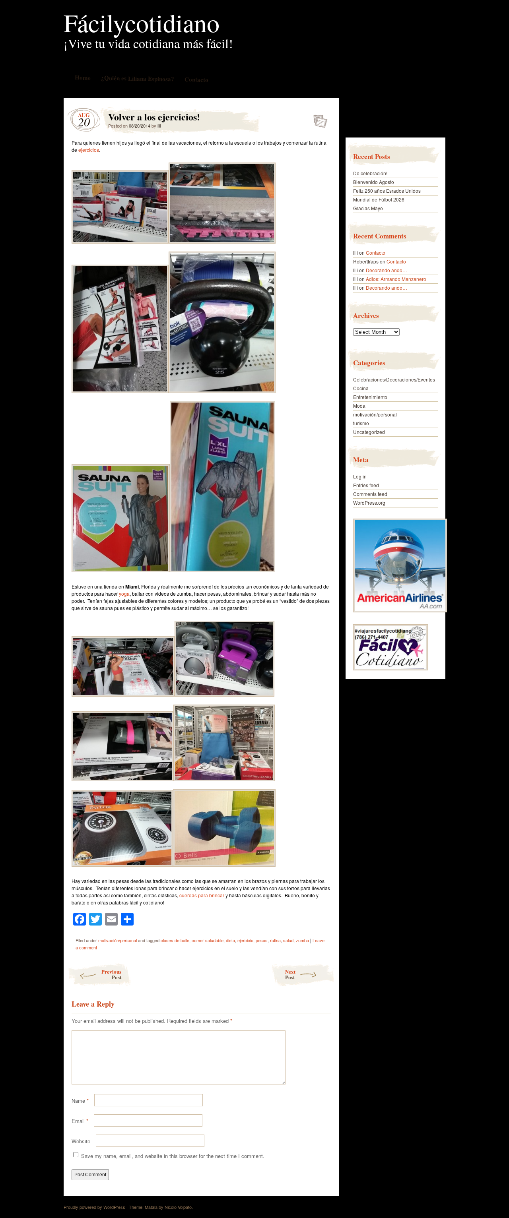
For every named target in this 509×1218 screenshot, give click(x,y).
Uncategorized (369, 431)
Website (81, 1141)
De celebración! (370, 173)
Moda (359, 405)
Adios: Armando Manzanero (396, 278)
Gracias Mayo (368, 208)
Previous (111, 974)
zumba (302, 940)
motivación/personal (117, 940)
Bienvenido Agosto (373, 181)
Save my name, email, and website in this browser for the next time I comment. (172, 1156)
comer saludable (207, 940)
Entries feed (366, 485)
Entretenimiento (370, 396)
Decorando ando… (386, 270)
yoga (124, 593)
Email (80, 1121)
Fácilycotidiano (142, 22)
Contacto (196, 79)
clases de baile (175, 940)
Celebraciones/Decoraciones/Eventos (394, 379)
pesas (262, 940)
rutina (275, 940)
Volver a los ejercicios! (318, 119)
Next (290, 974)
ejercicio (245, 940)
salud (288, 940)
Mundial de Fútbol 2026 (378, 199)
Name (80, 1100)
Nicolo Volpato (178, 1207)
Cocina (361, 388)
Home (82, 77)
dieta (230, 940)
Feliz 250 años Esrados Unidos (387, 190)
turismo (361, 423)
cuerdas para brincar (201, 895)
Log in (360, 476)
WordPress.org (369, 502)
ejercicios (88, 149)
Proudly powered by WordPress (94, 1207)
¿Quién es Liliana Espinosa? (137, 78)
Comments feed (370, 493)
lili (159, 125)
